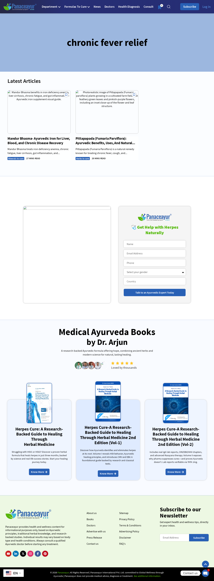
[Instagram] (30, 554)
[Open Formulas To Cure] (88, 6)
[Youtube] (8, 554)
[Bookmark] (66, 94)
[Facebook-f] (38, 554)
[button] (205, 564)
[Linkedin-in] (16, 554)
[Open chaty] (205, 573)
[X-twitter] (23, 554)
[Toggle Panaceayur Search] (169, 7)
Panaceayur (63, 572)
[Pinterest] (45, 554)
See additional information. (147, 576)
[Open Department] (59, 6)
